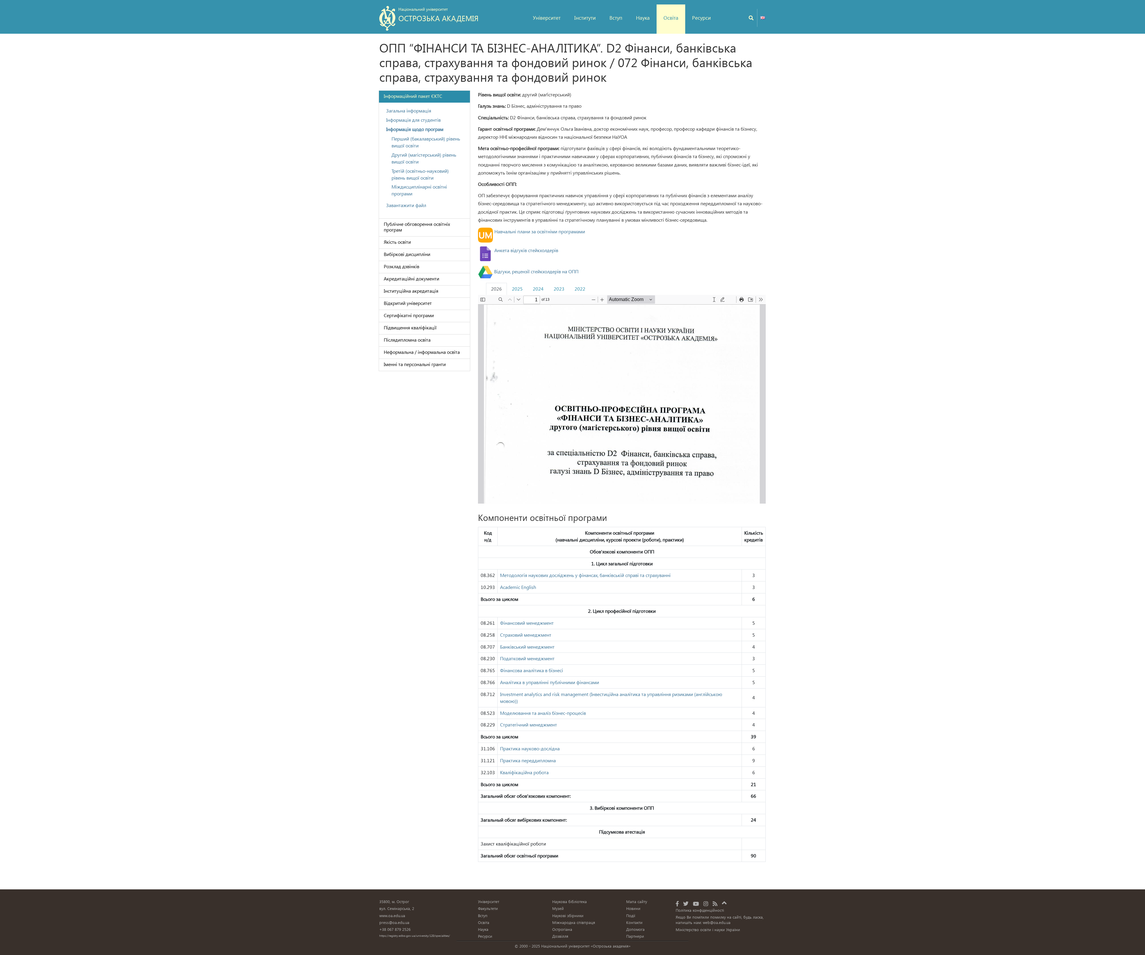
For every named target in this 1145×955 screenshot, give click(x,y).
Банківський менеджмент (528, 647)
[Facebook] (677, 903)
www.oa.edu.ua (392, 915)
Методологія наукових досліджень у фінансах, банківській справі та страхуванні (585, 575)
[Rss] (715, 903)
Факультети (488, 908)
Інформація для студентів (413, 120)
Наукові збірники (568, 915)
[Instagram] (705, 903)
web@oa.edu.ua (717, 922)
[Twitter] (685, 903)
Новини (633, 908)
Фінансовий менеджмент (527, 623)
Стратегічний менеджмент (528, 724)
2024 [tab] (538, 289)
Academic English (518, 587)
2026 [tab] (496, 289)
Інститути (585, 17)
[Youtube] (696, 903)
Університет (547, 17)
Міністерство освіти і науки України (708, 929)
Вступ (615, 17)
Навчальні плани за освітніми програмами (539, 231)
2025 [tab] (517, 289)
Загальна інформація (408, 110)
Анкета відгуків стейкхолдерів (526, 250)
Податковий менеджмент (527, 658)
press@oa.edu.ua (394, 922)
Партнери (635, 936)
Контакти (634, 922)
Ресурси (701, 17)
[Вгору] (724, 902)
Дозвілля (560, 936)
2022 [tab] (580, 289)
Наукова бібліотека (569, 901)
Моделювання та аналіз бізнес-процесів (543, 713)
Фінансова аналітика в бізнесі (532, 670)
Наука (643, 17)
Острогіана (562, 929)
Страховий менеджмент (525, 635)
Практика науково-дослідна (530, 748)
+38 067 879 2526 (395, 929)
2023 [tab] (559, 289)
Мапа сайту (636, 901)
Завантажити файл (406, 205)
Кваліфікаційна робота (524, 772)
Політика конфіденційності (700, 910)
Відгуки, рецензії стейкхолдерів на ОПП (535, 271)
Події (630, 915)
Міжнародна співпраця (573, 922)
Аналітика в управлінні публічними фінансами (550, 682)
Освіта (670, 17)
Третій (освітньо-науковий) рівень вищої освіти (420, 174)
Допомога (635, 929)
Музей (558, 908)
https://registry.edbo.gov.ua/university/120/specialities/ (414, 935)
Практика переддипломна (528, 760)
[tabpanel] (622, 581)
